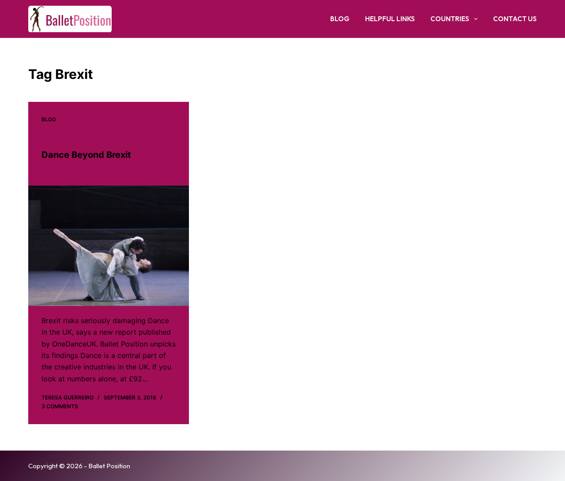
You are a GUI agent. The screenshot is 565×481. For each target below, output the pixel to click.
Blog (340, 19)
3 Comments (59, 406)
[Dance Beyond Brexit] (108, 246)
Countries (449, 19)
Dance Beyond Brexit (86, 154)
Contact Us (515, 19)
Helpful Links (390, 19)
